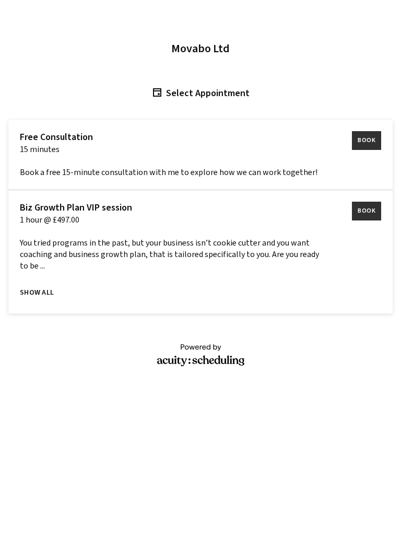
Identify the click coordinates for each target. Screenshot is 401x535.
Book (366, 140)
